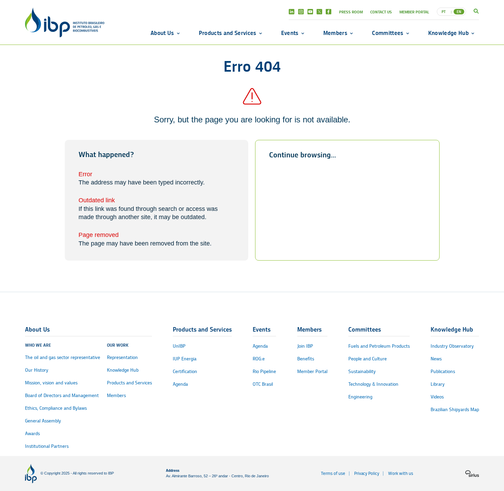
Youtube (310, 11)
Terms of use (333, 473)
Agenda (180, 384)
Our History (36, 370)
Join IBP (305, 346)
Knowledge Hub (448, 32)
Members (335, 32)
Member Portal (414, 11)
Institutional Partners (47, 446)
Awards (32, 433)
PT (444, 11)
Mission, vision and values (51, 383)
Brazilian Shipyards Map (455, 409)
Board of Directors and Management (62, 395)
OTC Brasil (263, 384)
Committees (387, 32)
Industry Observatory (452, 346)
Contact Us (381, 11)
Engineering (360, 397)
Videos (437, 397)
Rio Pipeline (264, 371)
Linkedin (292, 11)
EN (459, 11)
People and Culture (367, 359)
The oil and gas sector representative (62, 357)
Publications (443, 371)
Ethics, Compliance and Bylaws (56, 408)
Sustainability (362, 371)
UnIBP (179, 346)
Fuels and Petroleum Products (379, 346)
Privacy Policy (366, 473)
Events (290, 32)
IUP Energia (184, 359)
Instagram (301, 11)
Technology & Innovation (373, 384)
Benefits (305, 359)
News (436, 359)
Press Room (351, 11)
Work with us (400, 473)
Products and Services (227, 32)
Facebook (329, 11)
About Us (162, 32)
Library (438, 384)
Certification (185, 371)
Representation (122, 357)
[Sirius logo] (472, 473)
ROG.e (259, 359)
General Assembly (43, 421)
